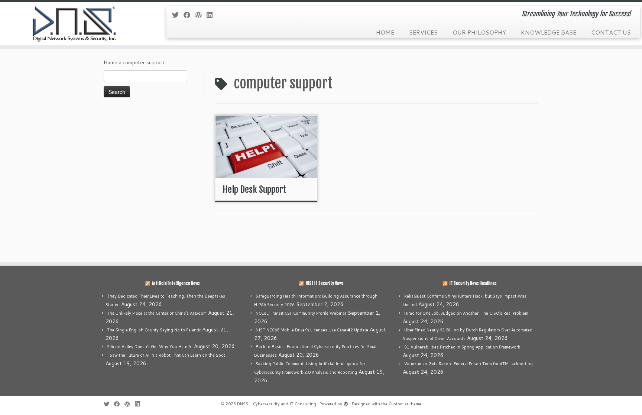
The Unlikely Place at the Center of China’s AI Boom (157, 313)
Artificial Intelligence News (176, 283)
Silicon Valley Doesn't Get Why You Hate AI (149, 347)
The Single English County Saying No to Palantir (154, 330)
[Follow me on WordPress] (201, 15)
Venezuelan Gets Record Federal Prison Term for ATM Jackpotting (468, 364)
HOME (385, 32)
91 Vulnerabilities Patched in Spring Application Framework (462, 347)
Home (110, 62)
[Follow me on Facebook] (189, 15)
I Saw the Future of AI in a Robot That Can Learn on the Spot (166, 355)
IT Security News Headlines (473, 283)
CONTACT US (611, 32)
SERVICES (423, 32)
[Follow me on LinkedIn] (212, 15)
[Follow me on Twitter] (178, 15)
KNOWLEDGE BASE (548, 32)
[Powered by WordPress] (345, 402)
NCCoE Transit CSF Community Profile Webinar (301, 313)
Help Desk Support (254, 189)
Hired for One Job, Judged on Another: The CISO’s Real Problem (466, 313)
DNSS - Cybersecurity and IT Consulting (276, 404)
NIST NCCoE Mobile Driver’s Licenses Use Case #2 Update (312, 330)
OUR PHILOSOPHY (479, 32)
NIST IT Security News (325, 283)
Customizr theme (405, 404)
